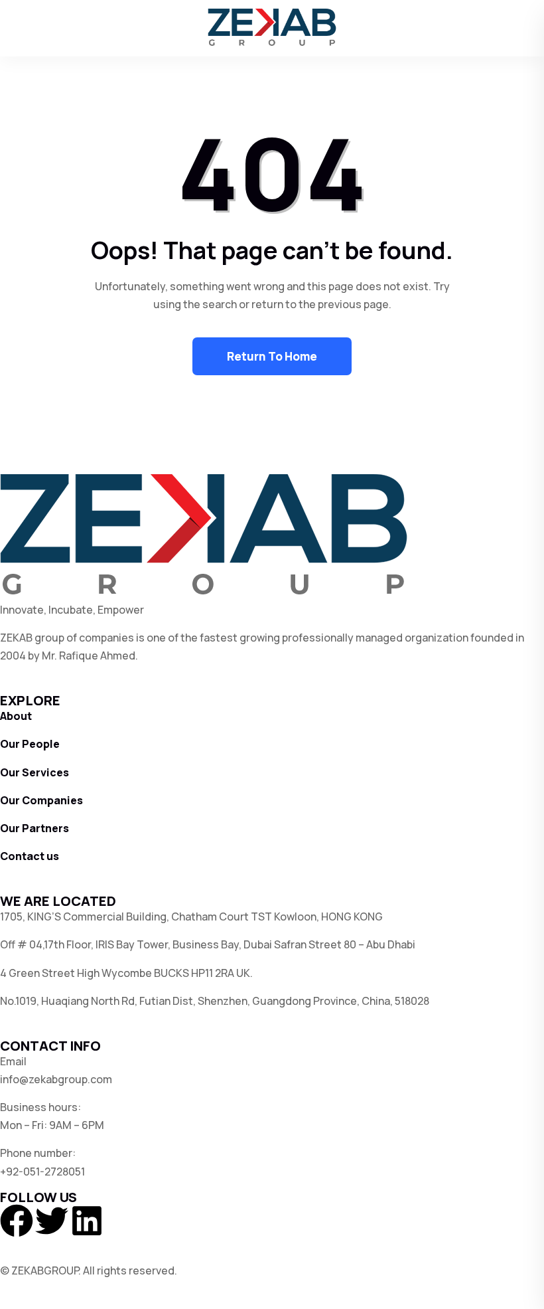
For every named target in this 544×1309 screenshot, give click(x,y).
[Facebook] (16, 1220)
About (16, 716)
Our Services (34, 772)
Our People (30, 744)
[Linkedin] (86, 1220)
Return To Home (272, 356)
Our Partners (34, 828)
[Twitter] (51, 1220)
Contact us (29, 856)
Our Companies (41, 800)
